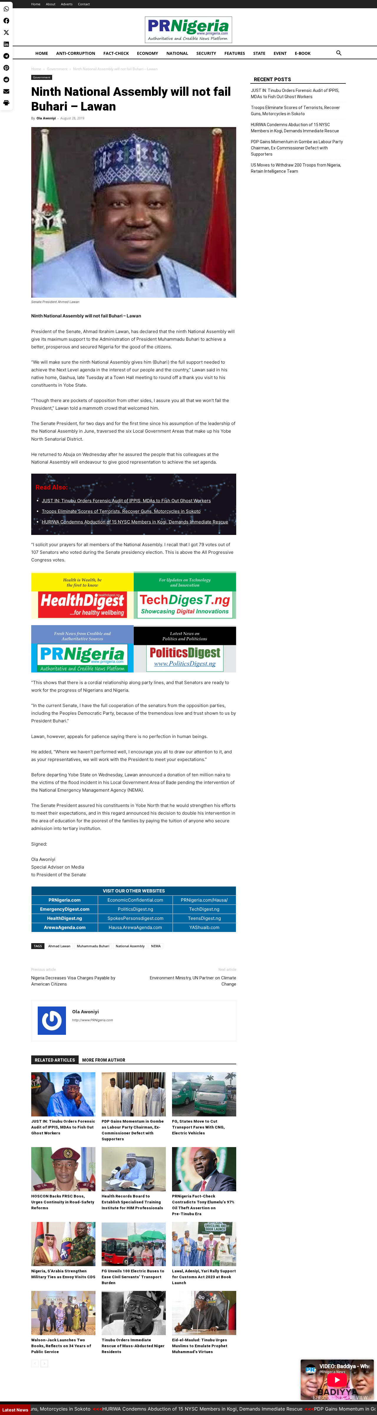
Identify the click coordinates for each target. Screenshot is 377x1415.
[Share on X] (6, 32)
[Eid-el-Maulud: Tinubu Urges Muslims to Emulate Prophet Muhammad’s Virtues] (204, 1313)
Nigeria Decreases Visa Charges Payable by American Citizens (73, 981)
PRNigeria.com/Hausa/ (204, 900)
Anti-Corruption (75, 53)
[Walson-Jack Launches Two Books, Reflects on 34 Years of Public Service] (63, 1313)
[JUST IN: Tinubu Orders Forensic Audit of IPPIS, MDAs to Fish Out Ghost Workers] (63, 1094)
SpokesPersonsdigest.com (135, 918)
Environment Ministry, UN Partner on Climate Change (193, 981)
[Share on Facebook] (6, 20)
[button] (339, 54)
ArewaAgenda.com (65, 927)
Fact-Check (116, 53)
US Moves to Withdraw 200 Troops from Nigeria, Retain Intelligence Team (296, 168)
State (259, 53)
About (50, 4)
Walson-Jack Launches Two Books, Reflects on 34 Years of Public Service (61, 1346)
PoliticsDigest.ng (135, 909)
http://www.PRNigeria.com (92, 1020)
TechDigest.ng (204, 909)
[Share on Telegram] (6, 56)
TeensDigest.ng (204, 918)
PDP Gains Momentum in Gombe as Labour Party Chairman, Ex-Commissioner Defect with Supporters (297, 148)
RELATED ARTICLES (55, 1060)
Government (57, 68)
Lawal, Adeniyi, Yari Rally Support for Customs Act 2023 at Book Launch (204, 1277)
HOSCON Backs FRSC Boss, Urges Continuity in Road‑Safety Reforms (62, 1202)
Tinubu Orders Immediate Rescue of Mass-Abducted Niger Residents (133, 1346)
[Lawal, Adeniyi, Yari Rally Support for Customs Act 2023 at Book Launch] (204, 1244)
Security (206, 53)
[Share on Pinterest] (6, 68)
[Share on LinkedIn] (6, 44)
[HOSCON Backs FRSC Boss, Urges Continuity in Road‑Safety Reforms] (63, 1169)
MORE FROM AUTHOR (103, 1060)
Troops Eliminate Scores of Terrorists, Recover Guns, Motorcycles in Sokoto (121, 511)
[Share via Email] (6, 91)
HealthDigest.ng (64, 918)
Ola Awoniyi (46, 118)
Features (234, 53)
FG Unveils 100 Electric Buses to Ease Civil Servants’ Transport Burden (133, 1277)
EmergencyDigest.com (65, 909)
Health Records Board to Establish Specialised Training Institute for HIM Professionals (132, 1202)
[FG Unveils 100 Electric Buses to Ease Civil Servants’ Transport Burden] (134, 1244)
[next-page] (44, 1363)
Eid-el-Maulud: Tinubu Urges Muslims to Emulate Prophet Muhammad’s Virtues (199, 1346)
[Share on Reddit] (6, 79)
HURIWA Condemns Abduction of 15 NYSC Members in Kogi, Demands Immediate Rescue (135, 522)
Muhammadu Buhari (93, 946)
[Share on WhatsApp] (6, 9)
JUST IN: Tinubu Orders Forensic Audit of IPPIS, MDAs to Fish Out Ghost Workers (126, 500)
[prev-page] (35, 1363)
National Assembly (130, 946)
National (177, 53)
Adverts (66, 4)
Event (280, 53)
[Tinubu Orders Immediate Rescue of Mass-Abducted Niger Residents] (134, 1313)
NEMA (156, 946)
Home (35, 4)
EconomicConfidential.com (135, 900)
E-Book (302, 53)
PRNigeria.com (65, 900)
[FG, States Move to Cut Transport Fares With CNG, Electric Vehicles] (204, 1094)
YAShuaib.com (204, 927)
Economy (147, 53)
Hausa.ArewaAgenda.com (135, 927)
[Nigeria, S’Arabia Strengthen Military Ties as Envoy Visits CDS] (63, 1244)
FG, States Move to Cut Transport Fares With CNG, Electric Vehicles (198, 1127)
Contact (84, 4)
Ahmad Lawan (59, 946)
